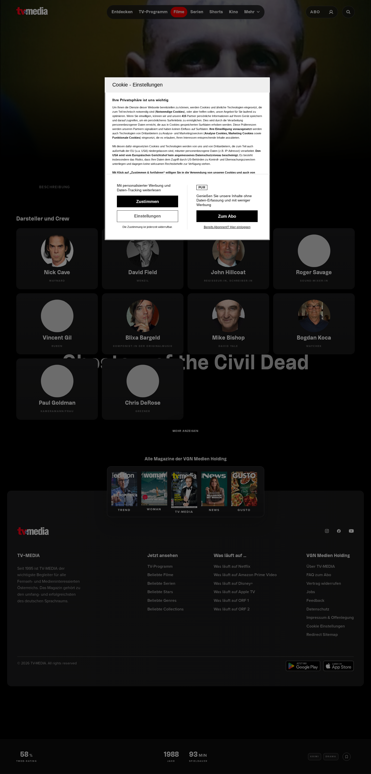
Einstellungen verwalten (147, 216)
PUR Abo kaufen (227, 216)
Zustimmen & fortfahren (147, 201)
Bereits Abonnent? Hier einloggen (227, 227)
